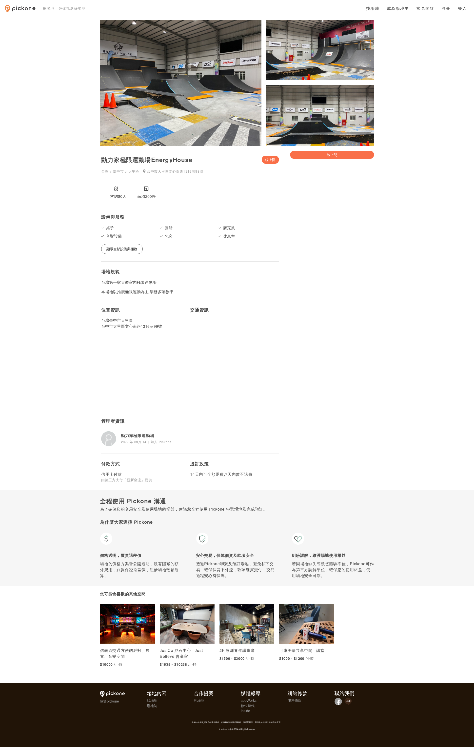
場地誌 (152, 705)
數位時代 (248, 705)
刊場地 (199, 700)
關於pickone (109, 701)
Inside (245, 710)
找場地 (372, 8)
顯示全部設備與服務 (122, 248)
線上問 (270, 159)
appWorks (249, 700)
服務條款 (294, 700)
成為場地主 (398, 8)
